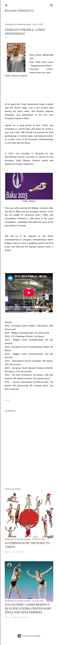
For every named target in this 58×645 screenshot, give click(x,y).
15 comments (18, 552)
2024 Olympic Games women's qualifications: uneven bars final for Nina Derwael (28, 608)
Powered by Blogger (31, 636)
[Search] (51, 5)
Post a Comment (20, 617)
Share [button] (7, 400)
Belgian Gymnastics (19, 10)
